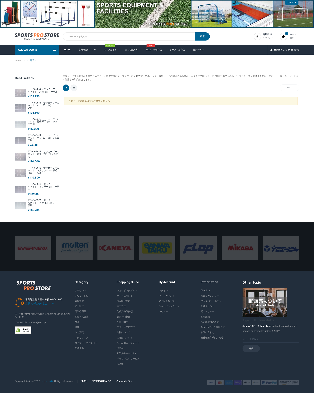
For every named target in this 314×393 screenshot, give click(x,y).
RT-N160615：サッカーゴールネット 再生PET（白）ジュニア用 (43, 122)
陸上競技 (79, 306)
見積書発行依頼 (125, 311)
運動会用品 (80, 311)
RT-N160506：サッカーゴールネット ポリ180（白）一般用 (43, 187)
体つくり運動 (81, 295)
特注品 (120, 348)
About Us (205, 290)
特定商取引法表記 (210, 322)
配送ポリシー (207, 306)
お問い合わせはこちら (40, 303)
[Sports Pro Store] (37, 36)
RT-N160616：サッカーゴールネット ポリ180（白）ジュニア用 (43, 105)
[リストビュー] (73, 88)
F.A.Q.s (120, 363)
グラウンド (80, 290)
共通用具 (79, 348)
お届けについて (125, 337)
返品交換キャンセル (127, 353)
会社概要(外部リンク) (212, 337)
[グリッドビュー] (66, 88)
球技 (77, 327)
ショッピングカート (169, 306)
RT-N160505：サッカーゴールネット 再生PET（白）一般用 (43, 203)
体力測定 (79, 332)
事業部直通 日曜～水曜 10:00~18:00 (43, 299)
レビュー (163, 311)
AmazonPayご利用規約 (213, 327)
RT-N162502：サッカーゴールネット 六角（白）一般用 (43, 90)
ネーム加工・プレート (128, 343)
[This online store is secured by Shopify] (23, 329)
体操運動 (79, 301)
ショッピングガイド (127, 290)
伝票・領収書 (123, 316)
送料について (123, 332)
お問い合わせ (207, 332)
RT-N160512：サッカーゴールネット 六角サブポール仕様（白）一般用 (43, 170)
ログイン (163, 290)
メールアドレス (23, 322)
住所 (16, 315)
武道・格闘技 (81, 316)
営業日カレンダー (210, 295)
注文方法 (121, 306)
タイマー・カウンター (86, 343)
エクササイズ (81, 337)
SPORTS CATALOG (101, 381)
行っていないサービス (128, 358)
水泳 (77, 322)
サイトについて (125, 295)
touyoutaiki (47, 381)
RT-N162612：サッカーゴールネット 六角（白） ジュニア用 (43, 154)
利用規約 (205, 316)
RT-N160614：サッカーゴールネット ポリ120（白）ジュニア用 (43, 138)
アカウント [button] (268, 37)
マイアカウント (167, 295)
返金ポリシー (207, 311)
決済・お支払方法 (126, 327)
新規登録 (267, 34)
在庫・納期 (122, 322)
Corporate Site (124, 381)
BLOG (84, 381)
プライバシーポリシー (212, 301)
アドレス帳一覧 (167, 301)
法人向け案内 (123, 301)
